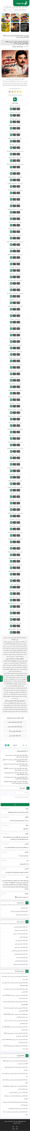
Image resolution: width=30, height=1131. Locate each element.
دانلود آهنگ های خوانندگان (17, 46)
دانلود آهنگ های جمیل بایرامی (21, 947)
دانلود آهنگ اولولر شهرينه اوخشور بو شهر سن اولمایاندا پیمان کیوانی (15, 1081)
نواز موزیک (26, 35)
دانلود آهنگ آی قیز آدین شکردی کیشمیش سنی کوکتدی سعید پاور (15, 1075)
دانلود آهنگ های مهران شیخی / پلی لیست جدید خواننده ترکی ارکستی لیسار (16, 756)
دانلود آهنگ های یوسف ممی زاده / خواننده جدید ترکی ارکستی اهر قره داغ (16, 1022)
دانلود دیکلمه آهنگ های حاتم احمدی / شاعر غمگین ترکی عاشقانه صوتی (16, 765)
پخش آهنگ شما (7, 7)
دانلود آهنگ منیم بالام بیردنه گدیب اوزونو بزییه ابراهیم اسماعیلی (16, 1068)
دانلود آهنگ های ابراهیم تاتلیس (15, 722)
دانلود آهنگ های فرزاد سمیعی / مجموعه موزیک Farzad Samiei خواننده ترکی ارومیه (16, 1034)
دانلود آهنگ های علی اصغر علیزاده (20, 964)
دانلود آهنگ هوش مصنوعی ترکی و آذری (19, 911)
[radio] (20, 91)
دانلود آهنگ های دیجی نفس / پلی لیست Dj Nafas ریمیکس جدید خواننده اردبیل (16, 769)
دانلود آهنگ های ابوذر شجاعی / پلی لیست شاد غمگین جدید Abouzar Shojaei (15, 760)
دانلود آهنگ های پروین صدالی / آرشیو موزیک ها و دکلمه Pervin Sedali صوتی (16, 778)
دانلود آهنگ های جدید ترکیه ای (21, 930)
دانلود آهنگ (24, 7)
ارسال (15, 804)
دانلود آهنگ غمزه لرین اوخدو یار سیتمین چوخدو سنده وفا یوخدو (15, 1113)
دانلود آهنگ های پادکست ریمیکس (20, 934)
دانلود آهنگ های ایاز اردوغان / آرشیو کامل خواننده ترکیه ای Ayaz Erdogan (16, 773)
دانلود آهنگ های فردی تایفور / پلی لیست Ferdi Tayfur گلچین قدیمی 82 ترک (16, 43)
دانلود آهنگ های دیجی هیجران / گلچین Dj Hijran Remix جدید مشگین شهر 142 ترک (16, 782)
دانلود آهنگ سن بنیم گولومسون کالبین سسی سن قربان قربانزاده (16, 1097)
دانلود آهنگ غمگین (16, 7)
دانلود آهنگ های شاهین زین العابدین (20, 951)
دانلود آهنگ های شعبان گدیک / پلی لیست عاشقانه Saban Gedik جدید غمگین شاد (15, 1062)
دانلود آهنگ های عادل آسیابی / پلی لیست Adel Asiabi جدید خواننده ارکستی (15, 1028)
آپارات (17, 1129)
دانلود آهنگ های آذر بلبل (15, 736)
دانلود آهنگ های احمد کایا (15, 731)
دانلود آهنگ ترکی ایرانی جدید (21, 940)
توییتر (13, 1129)
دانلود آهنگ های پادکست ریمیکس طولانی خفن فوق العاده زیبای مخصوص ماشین (15, 1087)
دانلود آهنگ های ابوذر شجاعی (21, 944)
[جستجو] (4, 9)
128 (15, 109)
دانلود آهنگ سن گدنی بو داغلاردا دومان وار (18, 1092)
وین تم (10, 1123)
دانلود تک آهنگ (24, 908)
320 (19, 109)
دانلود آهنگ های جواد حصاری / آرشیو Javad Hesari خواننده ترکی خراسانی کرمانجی (15, 1041)
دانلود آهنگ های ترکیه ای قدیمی (21, 927)
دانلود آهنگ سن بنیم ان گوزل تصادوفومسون (18, 1108)
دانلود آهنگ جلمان (24, 937)
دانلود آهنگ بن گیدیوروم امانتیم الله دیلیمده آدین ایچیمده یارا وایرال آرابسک (15, 1103)
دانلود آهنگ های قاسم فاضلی (21, 961)
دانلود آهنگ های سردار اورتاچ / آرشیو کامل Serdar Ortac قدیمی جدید (15, 1047)
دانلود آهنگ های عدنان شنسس (15, 727)
